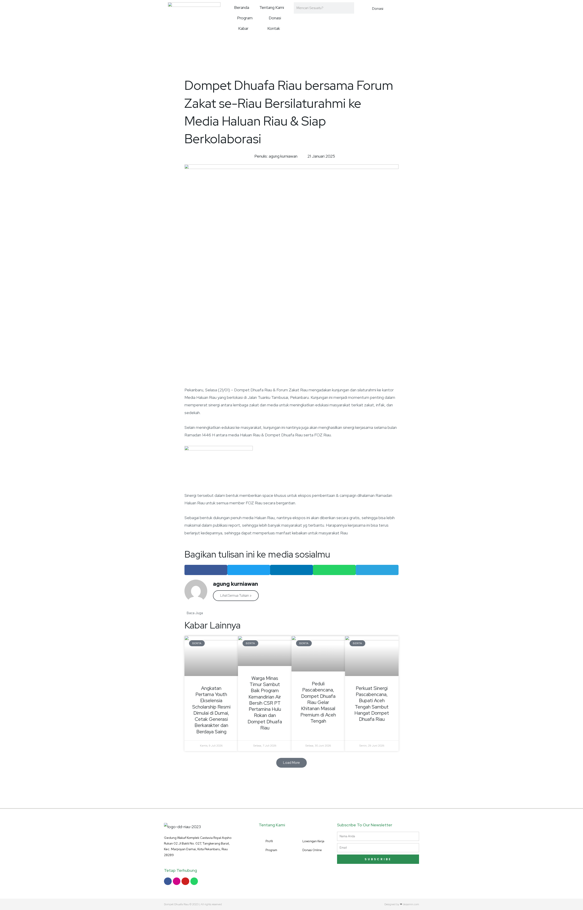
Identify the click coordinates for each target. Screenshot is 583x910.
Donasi (275, 17)
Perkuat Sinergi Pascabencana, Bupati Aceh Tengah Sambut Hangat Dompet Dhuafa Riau (371, 703)
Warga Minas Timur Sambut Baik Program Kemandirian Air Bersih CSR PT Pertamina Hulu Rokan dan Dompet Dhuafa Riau (265, 703)
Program (245, 17)
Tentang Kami (271, 7)
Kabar (243, 28)
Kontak (273, 28)
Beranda (241, 7)
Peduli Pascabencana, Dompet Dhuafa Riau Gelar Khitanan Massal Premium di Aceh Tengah (318, 702)
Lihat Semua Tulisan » (235, 595)
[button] (205, 570)
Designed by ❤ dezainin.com (401, 904)
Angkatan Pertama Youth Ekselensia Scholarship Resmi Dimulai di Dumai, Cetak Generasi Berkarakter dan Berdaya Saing (211, 710)
